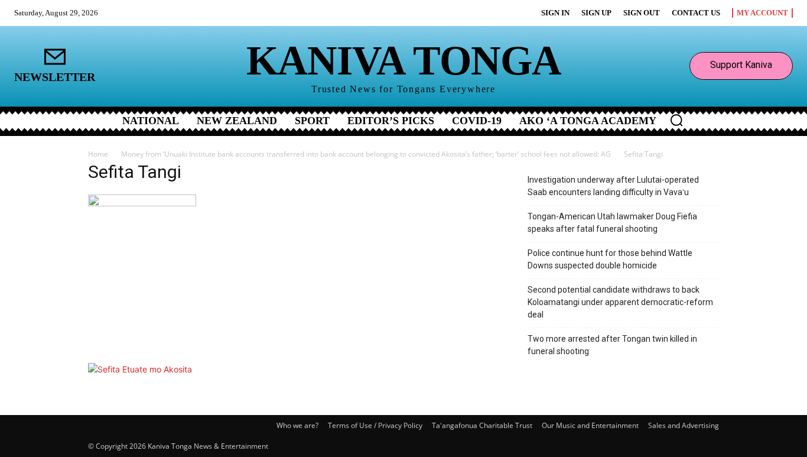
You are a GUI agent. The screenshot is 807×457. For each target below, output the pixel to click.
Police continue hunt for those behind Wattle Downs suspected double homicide (610, 259)
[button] (676, 120)
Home (98, 154)
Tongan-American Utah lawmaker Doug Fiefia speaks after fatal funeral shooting (612, 223)
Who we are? (297, 425)
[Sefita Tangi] (142, 203)
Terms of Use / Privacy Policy (375, 425)
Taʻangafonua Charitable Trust (482, 425)
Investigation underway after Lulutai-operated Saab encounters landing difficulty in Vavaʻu (613, 186)
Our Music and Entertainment (590, 425)
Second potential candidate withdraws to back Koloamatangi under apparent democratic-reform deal (620, 302)
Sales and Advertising (683, 425)
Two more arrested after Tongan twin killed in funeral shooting (612, 345)
